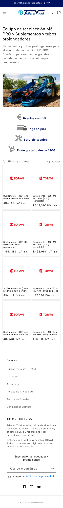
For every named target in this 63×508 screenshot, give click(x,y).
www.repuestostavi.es (34, 502)
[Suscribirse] (52, 469)
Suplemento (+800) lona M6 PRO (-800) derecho (15, 333)
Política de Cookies (18, 399)
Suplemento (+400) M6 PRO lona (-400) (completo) (44, 244)
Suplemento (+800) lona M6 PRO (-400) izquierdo (16, 197)
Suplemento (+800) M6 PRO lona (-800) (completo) (15, 244)
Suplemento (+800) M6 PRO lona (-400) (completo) (44, 198)
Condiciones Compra (19, 406)
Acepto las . (33, 476)
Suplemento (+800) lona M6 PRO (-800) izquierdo (45, 289)
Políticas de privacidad (40, 476)
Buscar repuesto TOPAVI (21, 369)
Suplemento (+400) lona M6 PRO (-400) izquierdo (45, 333)
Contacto (12, 376)
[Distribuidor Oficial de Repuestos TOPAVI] (31, 12)
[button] (4, 12)
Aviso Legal (13, 384)
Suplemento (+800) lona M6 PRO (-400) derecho (15, 289)
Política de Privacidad (20, 391)
